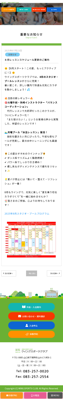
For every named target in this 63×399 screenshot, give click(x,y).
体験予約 (34, 334)
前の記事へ (9, 273)
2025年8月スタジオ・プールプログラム (27, 213)
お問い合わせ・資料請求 (33, 316)
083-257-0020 (36, 371)
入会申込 (33, 325)
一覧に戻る (32, 273)
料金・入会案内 (34, 307)
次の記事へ (54, 273)
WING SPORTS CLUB (28, 388)
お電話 (36, 395)
